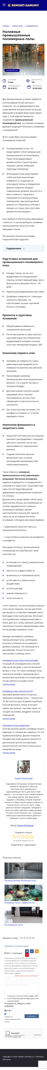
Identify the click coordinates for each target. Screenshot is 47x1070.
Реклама (39, 1056)
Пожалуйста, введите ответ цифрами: (17, 1004)
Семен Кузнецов (25, 825)
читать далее (9, 684)
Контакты (7, 1059)
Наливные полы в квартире (16, 725)
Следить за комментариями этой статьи (12, 1019)
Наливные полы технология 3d (18, 691)
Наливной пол (12, 70)
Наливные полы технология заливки (20, 660)
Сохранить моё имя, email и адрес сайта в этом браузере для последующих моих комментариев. (23, 998)
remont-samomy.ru (26, 1056)
